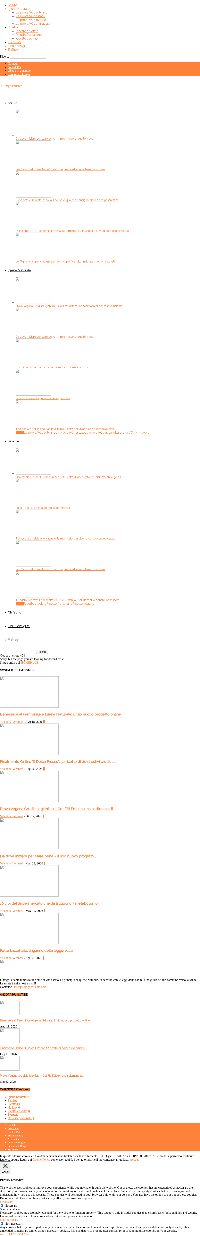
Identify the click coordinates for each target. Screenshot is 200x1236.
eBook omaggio (16, 1142)
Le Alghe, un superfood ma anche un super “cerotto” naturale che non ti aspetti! (66, 261)
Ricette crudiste (27, 31)
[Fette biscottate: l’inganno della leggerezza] (33, 394)
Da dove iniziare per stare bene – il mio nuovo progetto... (48, 856)
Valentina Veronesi (11, 721)
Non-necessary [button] (9, 1219)
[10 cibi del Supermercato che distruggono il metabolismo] (33, 363)
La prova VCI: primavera (33, 23)
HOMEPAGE (29, 662)
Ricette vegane (27, 38)
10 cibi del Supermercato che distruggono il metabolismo (52, 367)
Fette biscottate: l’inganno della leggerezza (43, 398)
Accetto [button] (134, 1159)
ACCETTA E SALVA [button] (14, 1234)
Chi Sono (14, 42)
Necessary (11, 1205)
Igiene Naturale (18, 9)
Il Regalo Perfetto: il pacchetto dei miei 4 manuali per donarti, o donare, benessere (67, 600)
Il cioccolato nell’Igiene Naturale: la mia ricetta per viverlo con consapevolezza (65, 428)
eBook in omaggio (19, 70)
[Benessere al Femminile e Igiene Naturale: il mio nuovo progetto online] (29, 706)
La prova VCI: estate (30, 16)
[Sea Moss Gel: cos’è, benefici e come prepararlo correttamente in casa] (33, 165)
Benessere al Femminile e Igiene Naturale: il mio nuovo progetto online (60, 714)
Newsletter (14, 67)
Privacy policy (15, 1135)
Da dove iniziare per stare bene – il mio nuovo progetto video (55, 138)
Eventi (13, 1114)
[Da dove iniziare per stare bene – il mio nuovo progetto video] (33, 135)
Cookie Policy (15, 1131)
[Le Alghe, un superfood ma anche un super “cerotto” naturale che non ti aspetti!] (33, 258)
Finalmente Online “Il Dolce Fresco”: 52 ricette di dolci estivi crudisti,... (58, 761)
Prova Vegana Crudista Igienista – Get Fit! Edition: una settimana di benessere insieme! (69, 306)
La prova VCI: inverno (31, 20)
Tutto (20, 432)
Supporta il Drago (19, 74)
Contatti (13, 63)
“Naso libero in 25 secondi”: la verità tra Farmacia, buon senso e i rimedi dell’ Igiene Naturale (73, 230)
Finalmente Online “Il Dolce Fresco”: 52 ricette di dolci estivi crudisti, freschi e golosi (68, 477)
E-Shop (13, 49)
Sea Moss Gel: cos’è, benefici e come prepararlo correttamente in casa (60, 169)
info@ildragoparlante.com (30, 987)
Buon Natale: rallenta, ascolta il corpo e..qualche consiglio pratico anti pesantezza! (67, 200)
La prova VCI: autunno (31, 12)
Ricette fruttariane (29, 35)
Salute (12, 5)
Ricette (13, 27)
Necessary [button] (6, 1201)
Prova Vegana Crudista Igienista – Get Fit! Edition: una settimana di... (57, 809)
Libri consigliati (18, 46)
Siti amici (13, 1149)
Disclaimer (13, 1128)
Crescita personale (21, 1118)
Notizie (14, 1107)
